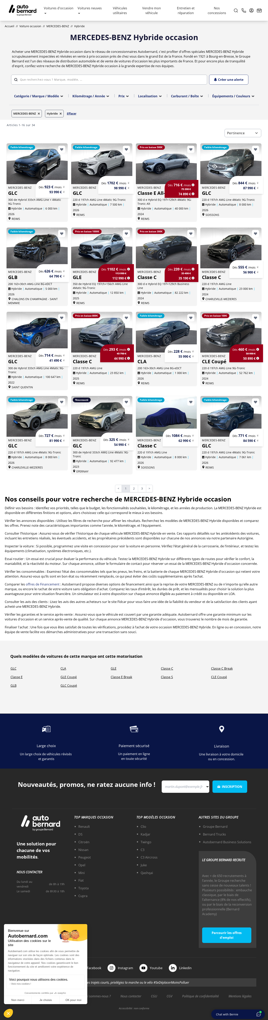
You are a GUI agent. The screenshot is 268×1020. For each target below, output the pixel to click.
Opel (81, 865)
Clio (143, 826)
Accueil (9, 26)
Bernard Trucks (214, 834)
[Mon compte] (251, 10)
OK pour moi (73, 1000)
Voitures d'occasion (58, 8)
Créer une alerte (230, 79)
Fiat (81, 880)
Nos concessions (217, 10)
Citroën (83, 842)
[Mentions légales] (63, 186)
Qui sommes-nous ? (97, 996)
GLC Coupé (69, 685)
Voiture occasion (30, 26)
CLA (63, 668)
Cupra (82, 896)
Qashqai (147, 873)
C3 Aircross (149, 857)
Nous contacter (130, 996)
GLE (113, 668)
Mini (81, 873)
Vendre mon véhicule (151, 10)
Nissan (83, 850)
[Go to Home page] (22, 10)
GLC (13, 668)
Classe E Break (121, 677)
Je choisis (45, 1000)
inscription (232, 786)
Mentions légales (240, 996)
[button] (8, 1013)
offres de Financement (43, 584)
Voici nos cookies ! (21, 983)
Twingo (146, 842)
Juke (144, 865)
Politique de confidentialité (200, 996)
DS (80, 834)
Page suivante (152, 489)
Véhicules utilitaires (120, 10)
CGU (154, 996)
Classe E (17, 677)
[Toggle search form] (236, 10)
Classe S (167, 677)
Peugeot (84, 857)
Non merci (17, 1000)
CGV (169, 996)
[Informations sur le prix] (63, 191)
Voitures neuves (90, 8)
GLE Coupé (69, 677)
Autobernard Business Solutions (227, 842)
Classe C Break (222, 668)
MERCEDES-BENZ (57, 26)
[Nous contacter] (259, 10)
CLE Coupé (219, 677)
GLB (13, 685)
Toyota (83, 888)
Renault (84, 826)
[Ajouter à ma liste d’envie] (61, 149)
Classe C (167, 668)
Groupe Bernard (215, 826)
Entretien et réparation (186, 10)
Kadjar (145, 834)
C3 (142, 850)
